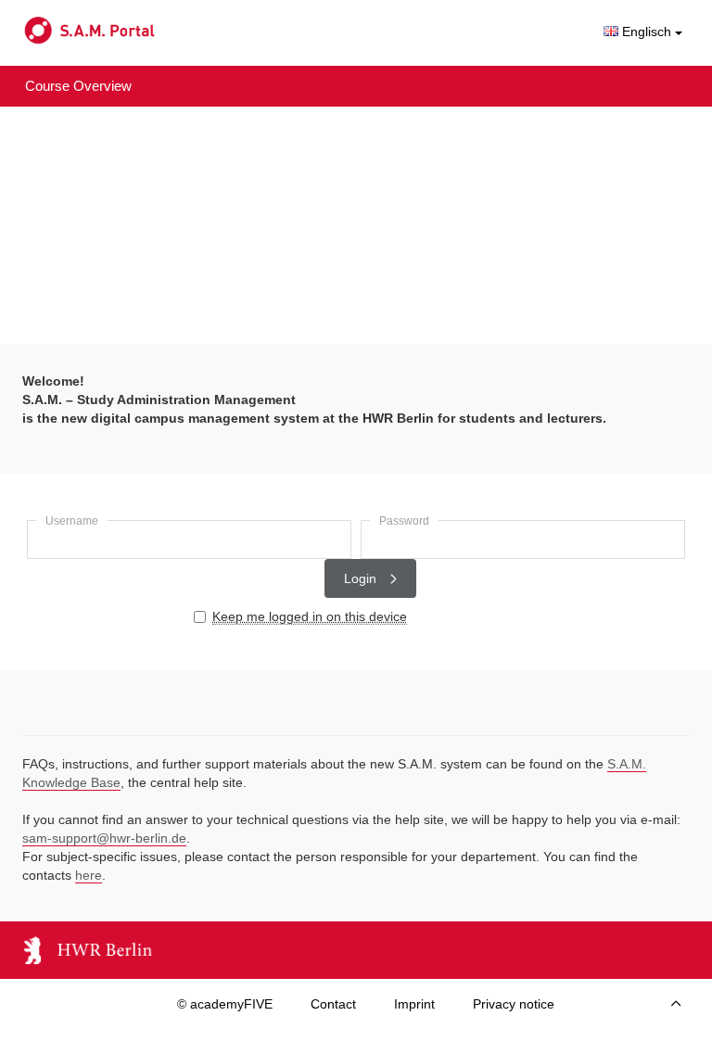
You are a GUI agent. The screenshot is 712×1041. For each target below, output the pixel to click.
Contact (333, 1004)
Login (362, 578)
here (88, 875)
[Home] (161, 30)
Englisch (646, 31)
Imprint (414, 1004)
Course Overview (78, 86)
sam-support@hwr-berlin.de (104, 838)
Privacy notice (513, 1004)
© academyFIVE (225, 1004)
